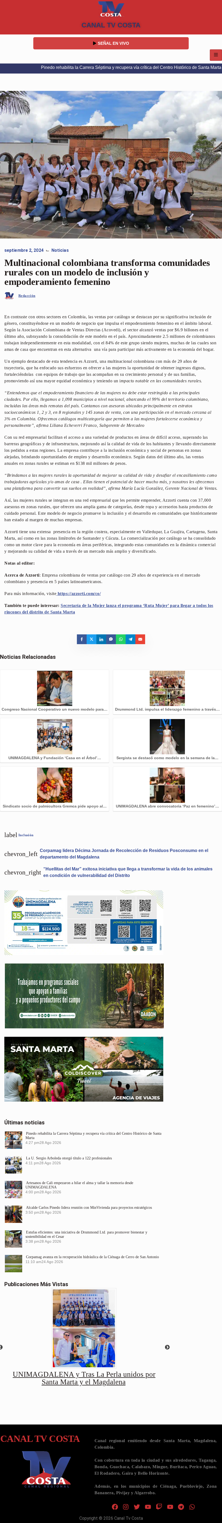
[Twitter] (137, 1507)
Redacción (26, 296)
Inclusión (26, 835)
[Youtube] (148, 1507)
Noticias (60, 250)
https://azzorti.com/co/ (79, 593)
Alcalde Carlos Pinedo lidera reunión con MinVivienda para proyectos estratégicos (89, 1208)
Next (167, 1347)
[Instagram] (126, 1507)
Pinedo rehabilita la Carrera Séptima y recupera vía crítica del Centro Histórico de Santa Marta (105, 67)
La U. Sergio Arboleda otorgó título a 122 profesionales (69, 1158)
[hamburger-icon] (216, 55)
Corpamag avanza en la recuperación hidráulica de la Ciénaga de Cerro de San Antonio (92, 1257)
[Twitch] (159, 1507)
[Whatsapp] (192, 1507)
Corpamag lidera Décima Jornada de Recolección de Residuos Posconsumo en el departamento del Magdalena (124, 853)
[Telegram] (181, 1507)
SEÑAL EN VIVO (113, 43)
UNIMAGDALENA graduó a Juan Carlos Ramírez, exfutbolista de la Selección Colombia (84, 1378)
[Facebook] (115, 1507)
